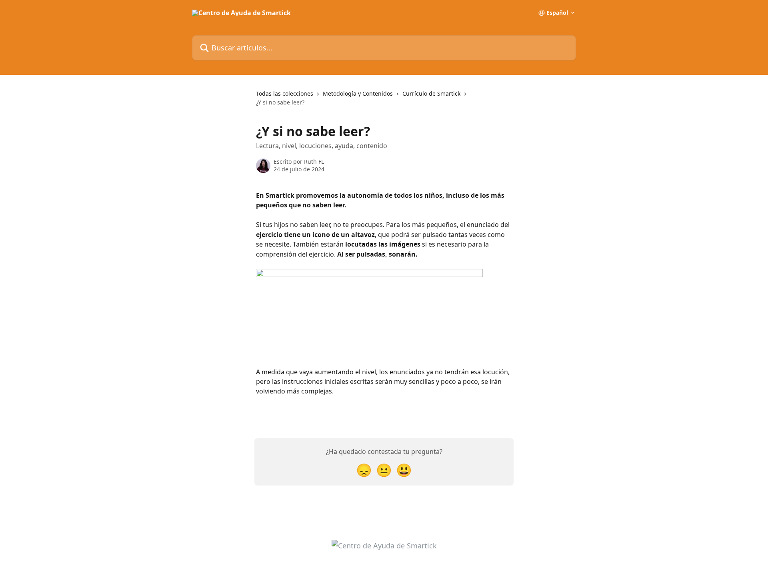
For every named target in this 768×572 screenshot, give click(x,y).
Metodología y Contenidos (358, 93)
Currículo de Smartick (431, 93)
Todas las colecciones (284, 93)
